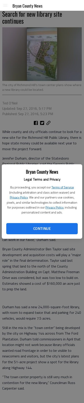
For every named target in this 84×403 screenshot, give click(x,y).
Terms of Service (63, 187)
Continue (42, 228)
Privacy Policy (19, 197)
